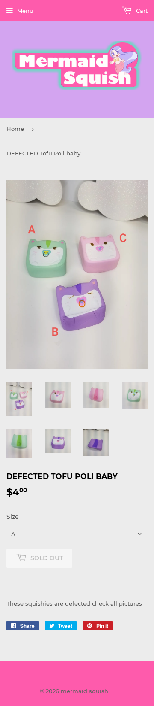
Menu (25, 10)
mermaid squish (84, 691)
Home (15, 128)
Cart (141, 10)
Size (12, 517)
